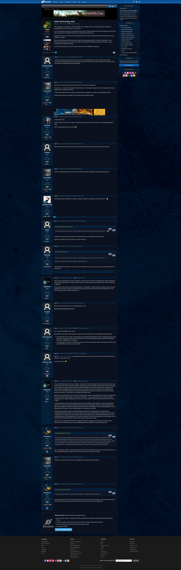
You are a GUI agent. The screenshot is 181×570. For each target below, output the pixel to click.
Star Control (72, 549)
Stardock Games (49, 18)
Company (103, 539)
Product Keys (132, 547)
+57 (47, 264)
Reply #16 (56, 484)
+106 (47, 371)
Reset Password (133, 549)
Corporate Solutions (45, 543)
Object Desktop (44, 541)
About (102, 541)
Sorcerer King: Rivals (74, 557)
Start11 (42, 545)
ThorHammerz (47, 337)
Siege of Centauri (73, 555)
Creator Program (104, 553)
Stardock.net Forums (75, 23)
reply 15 (68, 489)
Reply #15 (56, 457)
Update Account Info (134, 551)
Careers (102, 547)
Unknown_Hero (47, 362)
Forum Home (47, 9)
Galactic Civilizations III (72, 18)
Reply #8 (56, 246)
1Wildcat (47, 152)
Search (53, 9)
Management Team (105, 545)
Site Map (99, 567)
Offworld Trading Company (76, 553)
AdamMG (47, 255)
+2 (47, 161)
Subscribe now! (129, 65)
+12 (47, 134)
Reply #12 (56, 353)
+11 (47, 75)
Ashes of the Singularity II (75, 541)
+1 (47, 239)
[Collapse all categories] (138, 25)
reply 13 (68, 433)
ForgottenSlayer (47, 66)
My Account (132, 543)
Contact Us (103, 555)
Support (84, 2)
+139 (47, 100)
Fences (42, 547)
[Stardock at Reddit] (124, 75)
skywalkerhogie (47, 204)
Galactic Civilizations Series (60, 18)
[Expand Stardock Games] (119, 25)
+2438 (47, 36)
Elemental (72, 543)
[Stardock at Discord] (126, 75)
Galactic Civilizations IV (75, 545)
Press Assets (103, 551)
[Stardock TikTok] (129, 75)
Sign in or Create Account (63, 529)
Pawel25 (47, 312)
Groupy (43, 553)
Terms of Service (89, 567)
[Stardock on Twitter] (122, 73)
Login (57, 9)
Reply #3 (56, 116)
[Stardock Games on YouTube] (127, 73)
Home (43, 18)
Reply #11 (56, 328)
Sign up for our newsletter (107, 560)
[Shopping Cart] (136, 1)
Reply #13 (56, 381)
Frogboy (47, 29)
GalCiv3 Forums (79, 57)
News (74, 2)
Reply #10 (56, 303)
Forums (102, 557)
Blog (79, 2)
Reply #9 (56, 277)
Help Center (132, 541)
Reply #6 (56, 196)
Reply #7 (56, 221)
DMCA (95, 567)
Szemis (47, 230)
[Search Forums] (139, 1)
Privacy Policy (82, 567)
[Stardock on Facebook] (125, 73)
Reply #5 (56, 168)
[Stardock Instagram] (133, 73)
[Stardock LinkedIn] (131, 75)
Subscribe (135, 560)
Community (68, 2)
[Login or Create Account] (134, 1)
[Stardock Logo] (46, 1)
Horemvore (47, 436)
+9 (47, 213)
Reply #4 (56, 143)
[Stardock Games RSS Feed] (134, 75)
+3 (47, 295)
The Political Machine (74, 551)
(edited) (84, 221)
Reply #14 (56, 427)
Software (55, 2)
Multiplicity (43, 551)
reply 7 (66, 251)
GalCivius (47, 125)
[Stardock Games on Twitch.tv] (130, 73)
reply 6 (70, 226)
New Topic (111, 6)
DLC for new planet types (65, 356)
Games (61, 2)
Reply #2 (56, 82)
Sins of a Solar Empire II (75, 547)
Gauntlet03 (47, 91)
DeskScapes (43, 549)
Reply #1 (56, 57)
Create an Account (133, 545)
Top (115, 57)
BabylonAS (47, 286)
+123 (47, 445)
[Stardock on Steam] (135, 73)
